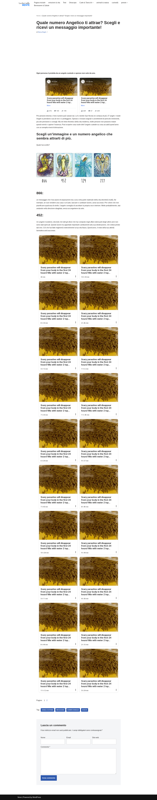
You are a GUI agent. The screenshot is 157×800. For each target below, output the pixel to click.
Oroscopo (72, 3)
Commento (45, 747)
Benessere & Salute (41, 5)
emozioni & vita (54, 3)
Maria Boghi (42, 32)
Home (38, 16)
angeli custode (47, 710)
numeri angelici (73, 710)
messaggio (60, 710)
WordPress (36, 797)
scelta (84, 710)
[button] (127, 2)
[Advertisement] (78, 50)
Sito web (95, 737)
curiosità (115, 3)
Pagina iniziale (39, 3)
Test (64, 3)
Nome (43, 737)
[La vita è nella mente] (24, 4)
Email (68, 737)
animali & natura (102, 3)
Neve (20, 797)
